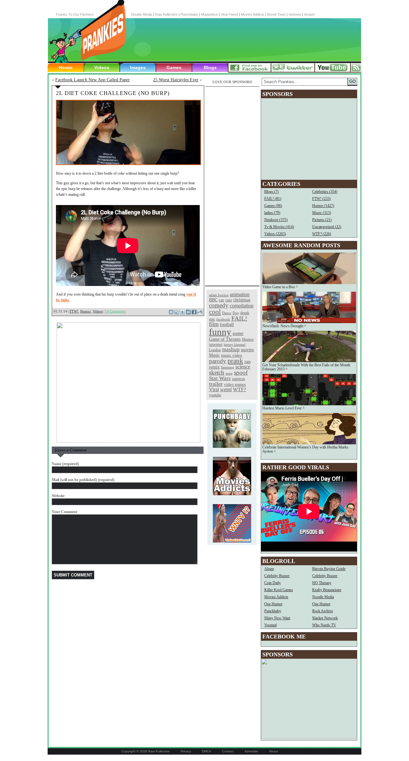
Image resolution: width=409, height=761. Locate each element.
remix (214, 366)
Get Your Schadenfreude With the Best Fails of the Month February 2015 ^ (306, 367)
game (238, 333)
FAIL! (239, 318)
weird (226, 389)
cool (215, 312)
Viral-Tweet (229, 14)
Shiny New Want (277, 618)
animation (240, 294)
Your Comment (64, 512)
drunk (244, 313)
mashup (231, 349)
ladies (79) (272, 212)
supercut (238, 379)
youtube (215, 395)
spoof (241, 372)
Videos (101, 67)
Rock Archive (322, 611)
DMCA (206, 751)
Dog (236, 313)
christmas (241, 299)
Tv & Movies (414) (279, 227)
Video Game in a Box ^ (280, 287)
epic (212, 319)
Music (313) (321, 212)
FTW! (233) (321, 198)
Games (173, 67)
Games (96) (273, 205)
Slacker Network (325, 618)
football (227, 324)
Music (214, 355)
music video (231, 355)
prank (235, 361)
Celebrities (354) (324, 191)
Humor (85, 311)
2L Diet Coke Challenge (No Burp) (113, 93)
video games (235, 384)
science (242, 366)
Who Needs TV (324, 625)
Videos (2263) (275, 234)
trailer (216, 384)
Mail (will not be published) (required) (83, 480)
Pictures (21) (322, 220)
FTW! (74, 311)
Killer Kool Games (278, 590)
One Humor (273, 604)
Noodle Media (141, 14)
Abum (269, 569)
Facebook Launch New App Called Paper (92, 79)
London (215, 350)
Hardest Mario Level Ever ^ (283, 408)
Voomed (295, 14)
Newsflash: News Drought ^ (284, 326)
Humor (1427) (323, 205)
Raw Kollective (166, 14)
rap (247, 361)
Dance (226, 313)
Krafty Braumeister (326, 590)
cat (221, 299)
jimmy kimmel (234, 344)
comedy (218, 305)
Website (58, 496)
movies (247, 349)
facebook (223, 319)
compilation (241, 305)
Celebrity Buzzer (276, 576)
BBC (213, 299)
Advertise (251, 751)
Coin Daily (272, 583)
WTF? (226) (321, 234)
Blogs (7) (271, 191)
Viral (214, 389)
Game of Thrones (225, 339)
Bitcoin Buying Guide (328, 569)
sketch (216, 372)
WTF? (239, 389)
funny (220, 332)
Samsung (227, 367)
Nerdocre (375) (276, 220)
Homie (66, 67)
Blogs (210, 67)
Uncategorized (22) (326, 227)
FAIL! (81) (272, 198)
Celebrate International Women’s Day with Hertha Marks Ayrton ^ (305, 449)
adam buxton (218, 295)
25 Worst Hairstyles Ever (175, 79)
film (214, 324)
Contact (228, 751)
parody (217, 361)
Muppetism (209, 14)
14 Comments (115, 311)
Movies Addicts (252, 14)
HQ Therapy (321, 583)
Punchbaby (189, 14)
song (229, 373)
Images (138, 67)
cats (228, 299)
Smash (309, 14)
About (273, 751)
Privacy (186, 751)
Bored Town (276, 14)
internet (215, 344)
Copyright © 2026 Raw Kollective (145, 751)
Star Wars (220, 378)
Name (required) (65, 464)
